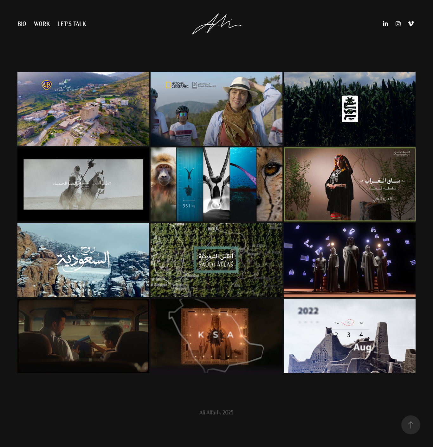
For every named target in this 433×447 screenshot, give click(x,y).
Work (42, 23)
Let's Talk (71, 23)
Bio (21, 23)
